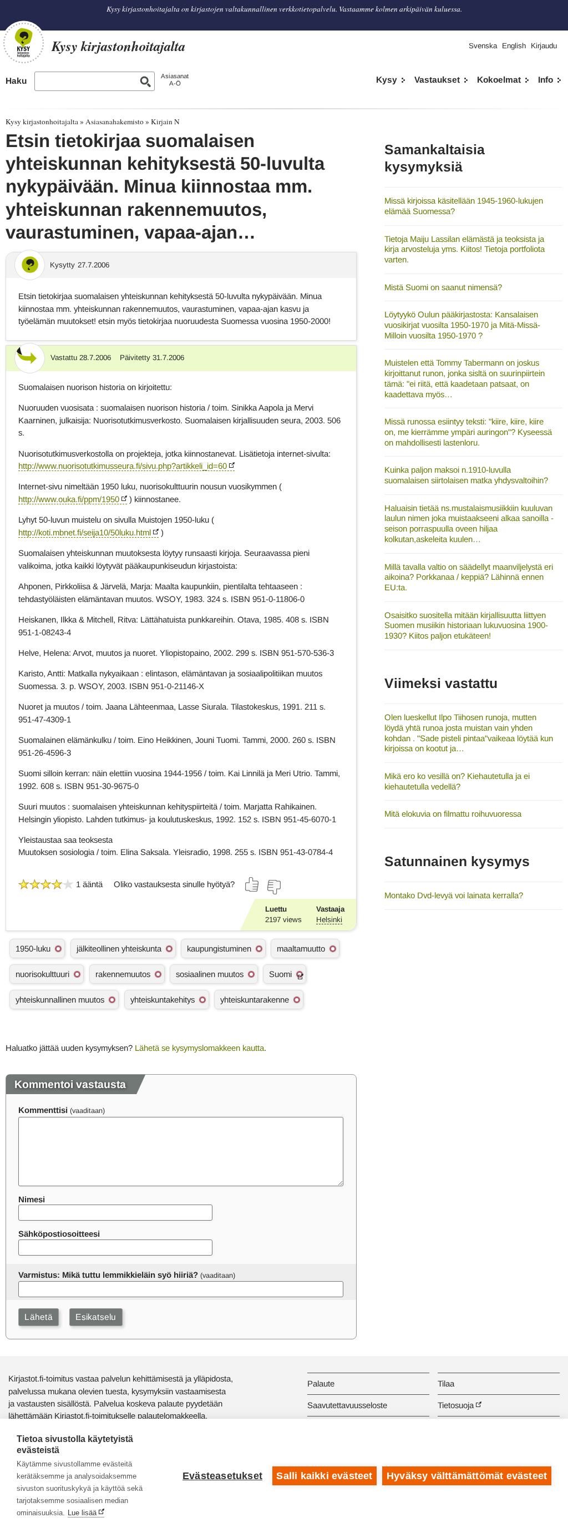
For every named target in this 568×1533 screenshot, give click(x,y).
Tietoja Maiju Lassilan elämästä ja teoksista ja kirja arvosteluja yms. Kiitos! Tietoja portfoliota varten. (464, 249)
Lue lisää (82, 1513)
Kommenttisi (43, 1110)
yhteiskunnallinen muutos (60, 999)
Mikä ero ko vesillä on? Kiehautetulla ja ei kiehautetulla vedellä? (457, 781)
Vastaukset (437, 79)
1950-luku (33, 948)
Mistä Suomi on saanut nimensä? (443, 287)
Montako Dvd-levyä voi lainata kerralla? (453, 895)
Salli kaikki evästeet (324, 1475)
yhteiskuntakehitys (162, 999)
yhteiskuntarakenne (254, 999)
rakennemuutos (122, 974)
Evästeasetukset (222, 1475)
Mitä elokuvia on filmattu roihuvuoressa (452, 813)
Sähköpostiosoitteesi (59, 1233)
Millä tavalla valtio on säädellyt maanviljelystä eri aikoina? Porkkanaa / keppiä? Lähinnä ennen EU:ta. (468, 577)
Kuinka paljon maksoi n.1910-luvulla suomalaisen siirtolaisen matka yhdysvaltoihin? (466, 475)
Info (545, 79)
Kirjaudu (544, 46)
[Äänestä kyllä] (252, 884)
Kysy (386, 79)
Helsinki (329, 919)
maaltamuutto (301, 948)
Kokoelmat (499, 79)
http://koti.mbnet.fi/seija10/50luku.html (84, 532)
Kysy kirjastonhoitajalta (42, 122)
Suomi (280, 974)
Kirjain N (165, 122)
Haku (16, 80)
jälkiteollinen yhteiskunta (119, 948)
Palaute (320, 1383)
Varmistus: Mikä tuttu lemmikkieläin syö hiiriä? (108, 1274)
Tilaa (446, 1383)
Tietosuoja (456, 1405)
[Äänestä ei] (273, 887)
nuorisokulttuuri (42, 974)
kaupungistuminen (219, 948)
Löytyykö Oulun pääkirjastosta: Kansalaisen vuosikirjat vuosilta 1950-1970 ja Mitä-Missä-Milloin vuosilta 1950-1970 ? (462, 325)
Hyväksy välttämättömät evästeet (467, 1475)
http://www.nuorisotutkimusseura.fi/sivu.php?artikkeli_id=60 (122, 465)
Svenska (483, 46)
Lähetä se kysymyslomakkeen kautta (199, 1048)
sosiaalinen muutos (210, 974)
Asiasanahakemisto (114, 122)
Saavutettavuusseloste (347, 1405)
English (514, 46)
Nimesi (31, 1199)
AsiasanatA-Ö (175, 80)
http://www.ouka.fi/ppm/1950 (68, 499)
